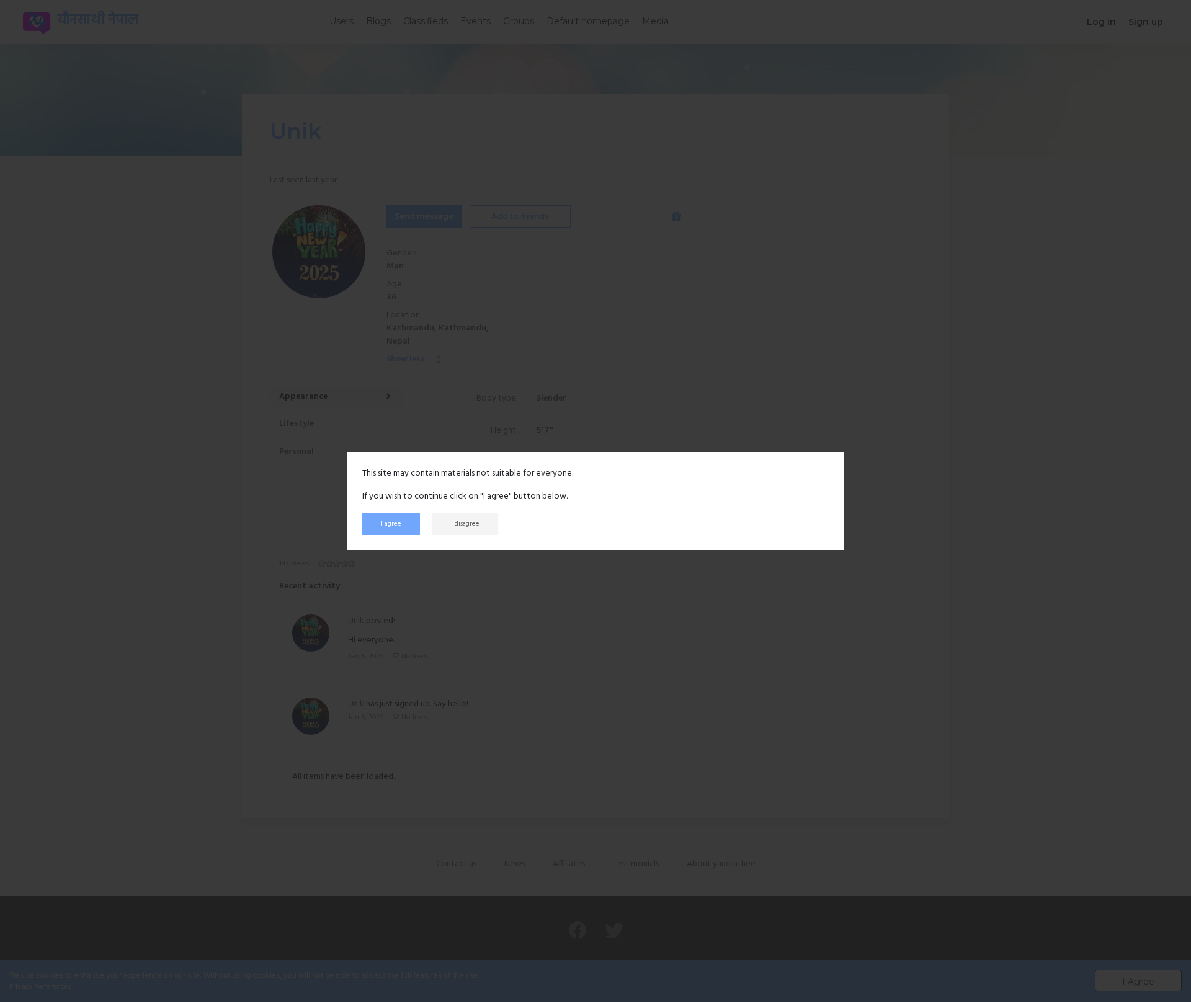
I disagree (465, 524)
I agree (391, 524)
